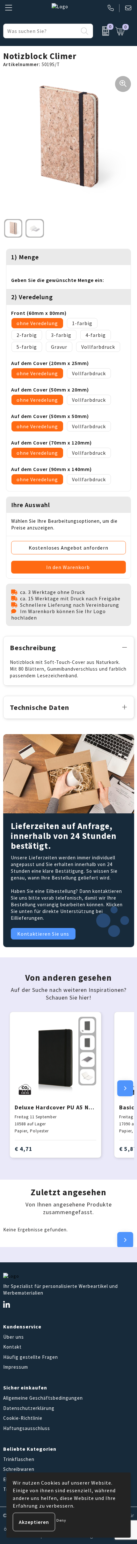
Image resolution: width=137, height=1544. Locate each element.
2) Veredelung (32, 297)
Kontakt (12, 1347)
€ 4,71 (23, 1148)
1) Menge (25, 257)
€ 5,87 (128, 1148)
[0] (102, 31)
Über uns (13, 1337)
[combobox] (41, 31)
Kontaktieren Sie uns (43, 934)
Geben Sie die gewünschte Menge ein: (57, 280)
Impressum (15, 1367)
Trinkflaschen (18, 1459)
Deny (61, 1520)
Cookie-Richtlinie (22, 1418)
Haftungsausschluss (26, 1428)
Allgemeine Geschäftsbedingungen (43, 1398)
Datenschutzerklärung (28, 1408)
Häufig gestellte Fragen (30, 1357)
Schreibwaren (18, 1469)
